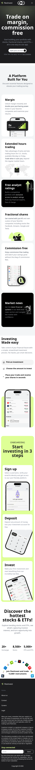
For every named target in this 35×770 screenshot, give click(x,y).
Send (29, 752)
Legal (3, 710)
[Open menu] (32, 3)
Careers (4, 705)
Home (3, 690)
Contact (4, 700)
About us (4, 695)
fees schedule (26, 54)
